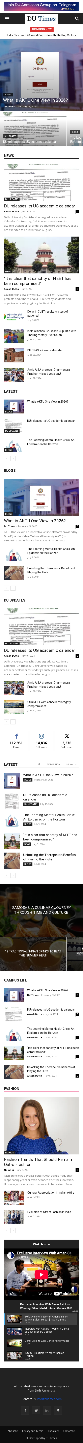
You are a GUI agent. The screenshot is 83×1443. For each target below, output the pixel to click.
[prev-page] (6, 458)
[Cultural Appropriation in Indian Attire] (14, 1198)
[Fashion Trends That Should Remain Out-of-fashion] (41, 1125)
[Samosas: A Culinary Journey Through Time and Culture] (41, 910)
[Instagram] (36, 1410)
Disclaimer (53, 1431)
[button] (6, 18)
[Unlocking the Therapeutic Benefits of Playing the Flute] (14, 573)
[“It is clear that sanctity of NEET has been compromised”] (41, 254)
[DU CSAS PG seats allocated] (14, 355)
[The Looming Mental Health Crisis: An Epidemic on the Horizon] (14, 445)
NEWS (8, 271)
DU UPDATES (10, 136)
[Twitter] (58, 1410)
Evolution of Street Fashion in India (49, 1212)
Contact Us (69, 1431)
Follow (41, 734)
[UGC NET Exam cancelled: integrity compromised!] (14, 707)
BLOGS (7, 94)
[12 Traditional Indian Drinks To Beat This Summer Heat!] (33, 954)
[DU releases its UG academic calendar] (33, 136)
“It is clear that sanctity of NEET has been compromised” (38, 281)
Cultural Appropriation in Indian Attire (50, 1192)
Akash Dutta (11, 211)
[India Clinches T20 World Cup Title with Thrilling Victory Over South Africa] (14, 336)
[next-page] (13, 458)
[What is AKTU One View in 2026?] (41, 75)
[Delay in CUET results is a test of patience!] (14, 317)
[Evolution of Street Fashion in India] (14, 1217)
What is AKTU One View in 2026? (47, 401)
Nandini (9, 1169)
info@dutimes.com (49, 1399)
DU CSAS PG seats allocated (41, 35)
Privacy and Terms (32, 1431)
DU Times (9, 106)
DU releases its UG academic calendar (40, 206)
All (38, 764)
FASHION (9, 1152)
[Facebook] (25, 1410)
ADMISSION (53, 764)
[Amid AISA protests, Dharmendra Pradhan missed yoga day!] (14, 375)
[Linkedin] (47, 1410)
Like (16, 734)
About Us (13, 1431)
